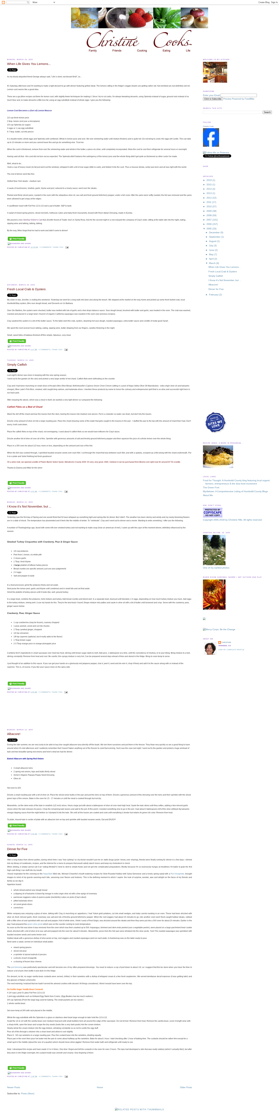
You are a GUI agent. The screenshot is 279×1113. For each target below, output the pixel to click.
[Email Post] (66, 247)
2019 (209, 180)
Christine (226, 642)
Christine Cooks (208, 126)
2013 (209, 193)
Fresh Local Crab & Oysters (26, 289)
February (214, 294)
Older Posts (186, 1087)
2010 (209, 206)
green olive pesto (35, 924)
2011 (209, 202)
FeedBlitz (249, 99)
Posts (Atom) (27, 1093)
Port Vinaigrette (177, 874)
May (211, 254)
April (211, 259)
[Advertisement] (21, 269)
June (212, 250)
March (212, 263)
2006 (209, 224)
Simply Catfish (17, 364)
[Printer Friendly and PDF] (16, 241)
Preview (227, 99)
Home (100, 1087)
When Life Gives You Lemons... (29, 64)
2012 (209, 198)
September (215, 237)
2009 (209, 211)
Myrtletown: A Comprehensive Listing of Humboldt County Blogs (235, 491)
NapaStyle (47, 874)
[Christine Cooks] (211, 146)
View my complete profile (231, 650)
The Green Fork (211, 487)
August (213, 241)
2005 (209, 228)
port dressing (17, 967)
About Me (208, 495)
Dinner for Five (17, 849)
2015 (209, 184)
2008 (209, 215)
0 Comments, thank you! (52, 247)
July (211, 245)
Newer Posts (13, 1087)
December (214, 232)
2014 (209, 189)
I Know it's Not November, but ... (29, 506)
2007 (209, 220)
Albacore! (13, 734)
